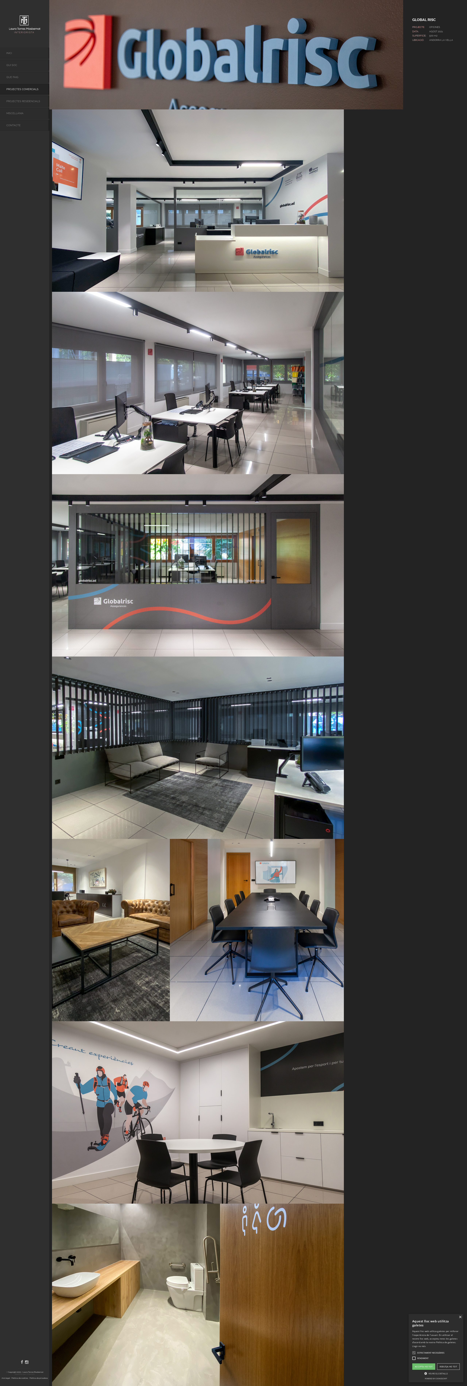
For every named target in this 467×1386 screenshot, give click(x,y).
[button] (414, 1352)
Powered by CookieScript (436, 1378)
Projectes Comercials (22, 89)
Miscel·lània (15, 113)
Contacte (13, 125)
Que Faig (12, 77)
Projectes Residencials (23, 101)
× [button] (460, 1317)
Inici (9, 53)
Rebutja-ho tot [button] (448, 1366)
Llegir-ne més (419, 1346)
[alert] (436, 1348)
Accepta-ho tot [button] (424, 1366)
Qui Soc (11, 65)
